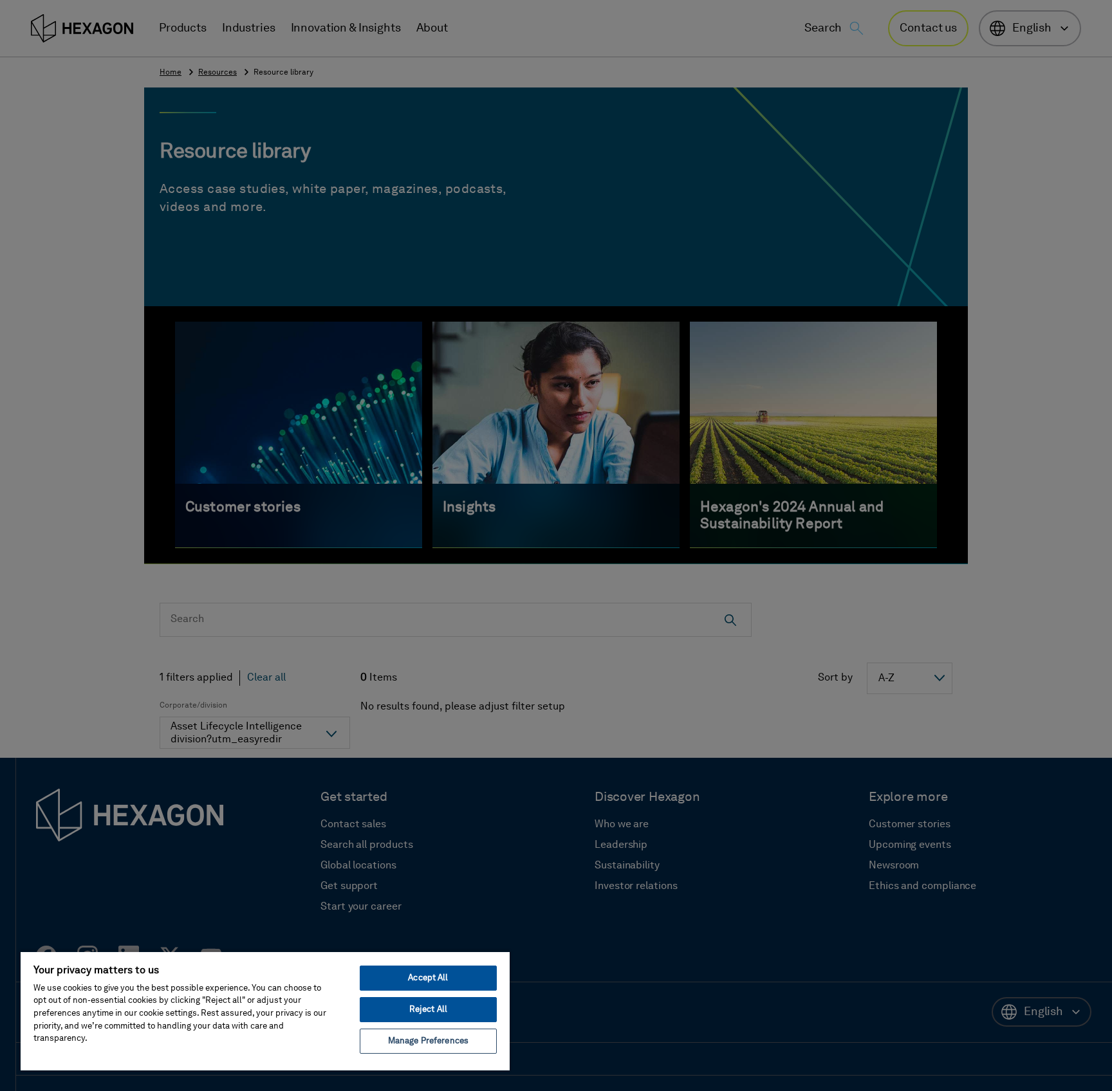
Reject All (428, 1009)
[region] (265, 1010)
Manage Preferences (428, 1041)
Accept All (428, 978)
